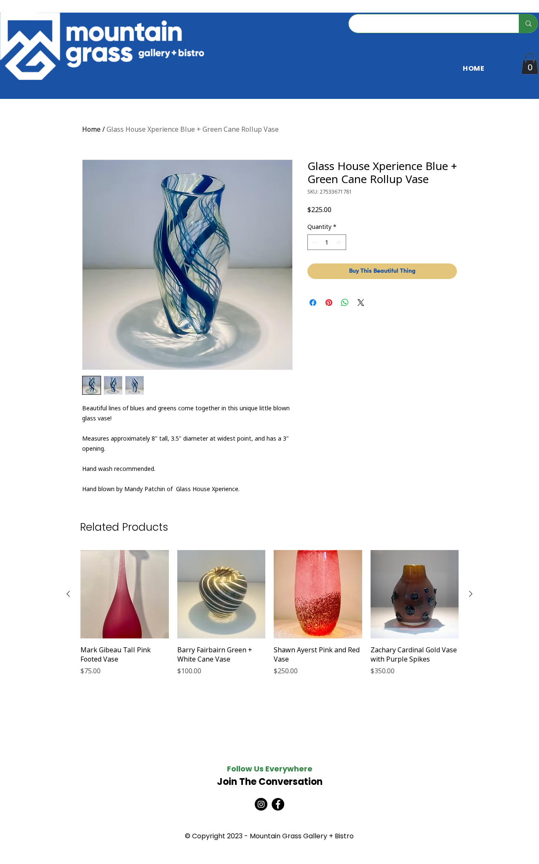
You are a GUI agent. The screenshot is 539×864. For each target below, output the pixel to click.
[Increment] (339, 242)
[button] (530, 63)
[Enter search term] (528, 23)
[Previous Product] (68, 594)
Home (91, 129)
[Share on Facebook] (313, 303)
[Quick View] (124, 594)
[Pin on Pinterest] (329, 303)
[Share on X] (361, 303)
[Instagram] (261, 804)
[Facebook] (278, 804)
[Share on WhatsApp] (345, 303)
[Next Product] (471, 594)
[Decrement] (314, 242)
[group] (269, 618)
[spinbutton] (326, 242)
